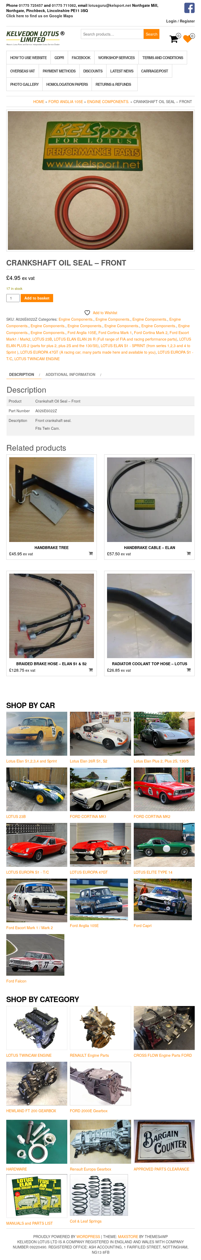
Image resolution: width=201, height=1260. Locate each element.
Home (38, 101)
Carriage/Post (154, 71)
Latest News (121, 71)
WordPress (88, 1236)
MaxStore (128, 1236)
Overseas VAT (22, 71)
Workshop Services (116, 57)
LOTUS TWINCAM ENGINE (37, 358)
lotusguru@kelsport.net (109, 5)
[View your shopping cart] (174, 40)
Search (152, 34)
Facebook (81, 57)
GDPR (59, 57)
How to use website (28, 57)
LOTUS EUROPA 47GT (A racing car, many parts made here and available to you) (88, 352)
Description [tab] (21, 374)
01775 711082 (64, 5)
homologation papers (67, 84)
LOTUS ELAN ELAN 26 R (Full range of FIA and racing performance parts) (115, 339)
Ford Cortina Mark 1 (115, 332)
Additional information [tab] (70, 374)
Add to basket (36, 298)
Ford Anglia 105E (65, 101)
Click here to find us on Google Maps (39, 15)
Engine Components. (108, 101)
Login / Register (180, 21)
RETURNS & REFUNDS (113, 84)
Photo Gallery (24, 84)
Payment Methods (59, 71)
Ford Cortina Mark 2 (151, 332)
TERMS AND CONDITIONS (162, 57)
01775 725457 (31, 5)
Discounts (92, 71)
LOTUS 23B (42, 339)
